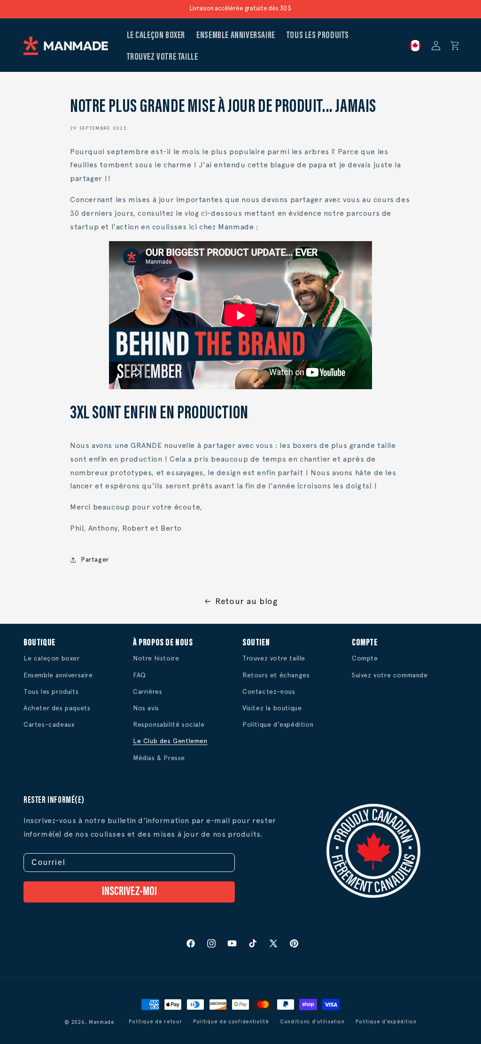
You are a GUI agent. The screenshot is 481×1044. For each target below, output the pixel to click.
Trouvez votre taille (273, 658)
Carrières (147, 691)
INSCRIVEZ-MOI (129, 892)
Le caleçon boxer (51, 658)
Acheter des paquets (56, 708)
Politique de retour (155, 1022)
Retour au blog (246, 601)
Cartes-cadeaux (48, 724)
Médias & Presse (159, 757)
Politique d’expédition (386, 1022)
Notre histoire (156, 658)
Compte (365, 658)
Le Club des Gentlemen (170, 741)
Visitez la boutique (272, 708)
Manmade (102, 1022)
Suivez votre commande (390, 675)
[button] (455, 45)
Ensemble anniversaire (58, 675)
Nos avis (146, 708)
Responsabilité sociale (168, 724)
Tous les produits (50, 691)
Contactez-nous (268, 691)
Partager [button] (95, 559)
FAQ (139, 675)
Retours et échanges (276, 675)
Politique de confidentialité (231, 1022)
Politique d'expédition (277, 724)
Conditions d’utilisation (312, 1022)
